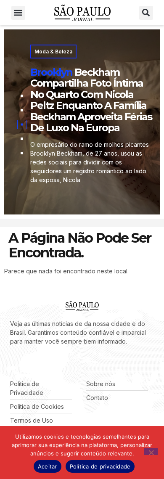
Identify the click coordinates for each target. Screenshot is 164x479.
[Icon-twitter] (25, 362)
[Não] (151, 451)
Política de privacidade (100, 466)
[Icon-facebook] (12, 362)
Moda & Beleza (53, 51)
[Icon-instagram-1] (37, 362)
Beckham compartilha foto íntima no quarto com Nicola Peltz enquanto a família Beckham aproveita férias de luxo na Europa (91, 100)
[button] (18, 13)
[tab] (21, 96)
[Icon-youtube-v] (50, 362)
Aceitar (47, 466)
